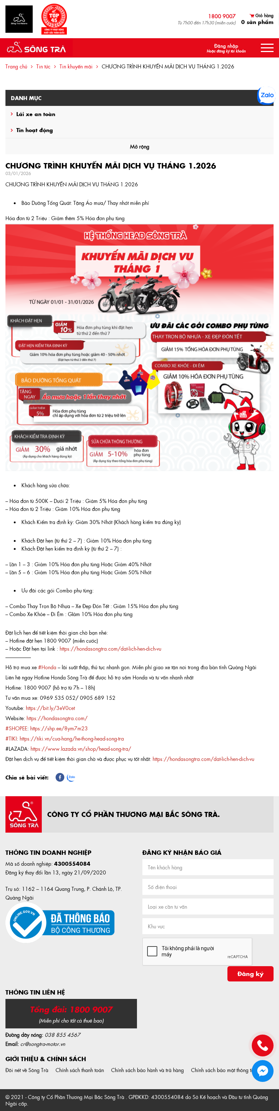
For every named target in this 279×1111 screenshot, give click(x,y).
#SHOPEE (16, 728)
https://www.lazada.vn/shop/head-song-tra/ (81, 748)
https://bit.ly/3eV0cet (50, 707)
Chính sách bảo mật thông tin (223, 1070)
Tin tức (43, 66)
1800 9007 (222, 16)
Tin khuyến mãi (76, 66)
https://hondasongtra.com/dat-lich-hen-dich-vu (203, 758)
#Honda (47, 667)
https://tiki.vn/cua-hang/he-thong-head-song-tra (72, 738)
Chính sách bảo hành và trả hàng (147, 1070)
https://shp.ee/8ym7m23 (59, 728)
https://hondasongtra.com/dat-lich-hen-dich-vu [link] (110, 648)
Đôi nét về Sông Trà (26, 1070)
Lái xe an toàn (35, 114)
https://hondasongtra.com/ (57, 718)
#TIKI (11, 738)
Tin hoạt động (34, 130)
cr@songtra (32, 1043)
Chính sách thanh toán (80, 1070)
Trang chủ (16, 66)
